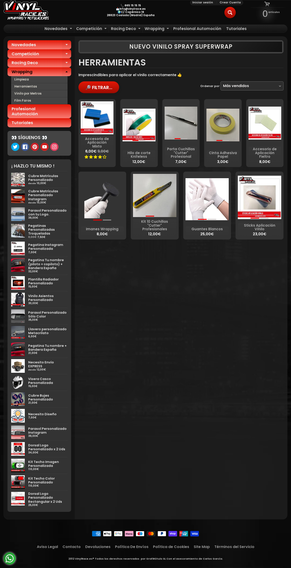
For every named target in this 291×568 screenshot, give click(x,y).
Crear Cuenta (230, 2)
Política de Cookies (171, 546)
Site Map (202, 546)
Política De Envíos (131, 546)
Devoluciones (97, 546)
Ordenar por (210, 86)
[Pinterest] (35, 147)
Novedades (59, 29)
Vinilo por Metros (28, 93)
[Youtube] (44, 147)
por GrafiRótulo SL (153, 558)
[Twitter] (15, 147)
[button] (96, 157)
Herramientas (25, 86)
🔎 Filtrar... (98, 87)
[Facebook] (25, 147)
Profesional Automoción (197, 28)
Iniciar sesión (202, 2)
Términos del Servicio (234, 546)
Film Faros (22, 100)
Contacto (72, 546)
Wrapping (157, 29)
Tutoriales (236, 28)
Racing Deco (126, 29)
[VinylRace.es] (26, 10)
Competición (92, 29)
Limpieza (21, 79)
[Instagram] (54, 147)
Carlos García (212, 558)
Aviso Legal (47, 546)
